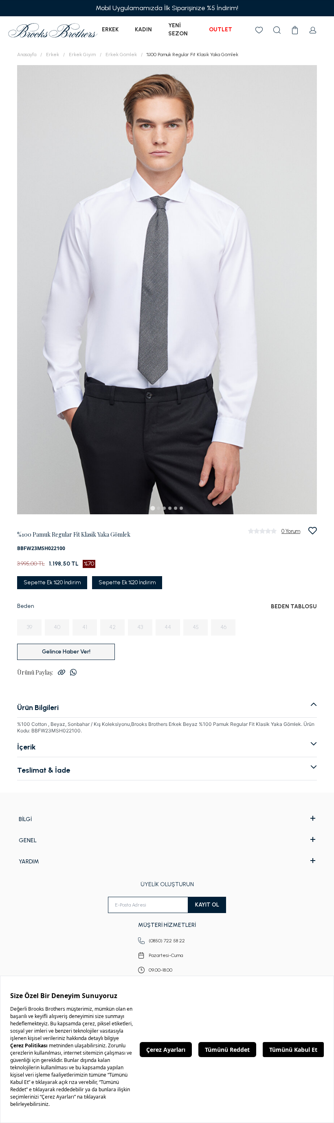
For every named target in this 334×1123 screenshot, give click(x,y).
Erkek (110, 29)
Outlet (220, 29)
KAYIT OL (207, 904)
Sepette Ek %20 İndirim (52, 582)
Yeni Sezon (178, 29)
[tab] (152, 508)
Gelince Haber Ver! (66, 651)
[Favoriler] (259, 30)
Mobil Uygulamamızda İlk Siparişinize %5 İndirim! (167, 8)
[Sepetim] (295, 30)
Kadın (143, 29)
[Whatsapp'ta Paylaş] (73, 672)
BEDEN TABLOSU (294, 606)
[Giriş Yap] (313, 30)
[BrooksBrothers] (53, 30)
